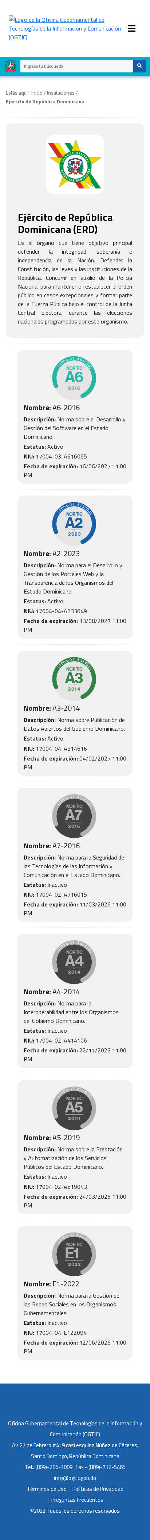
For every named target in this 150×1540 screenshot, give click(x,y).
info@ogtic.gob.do (75, 1478)
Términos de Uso (47, 1489)
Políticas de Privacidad (97, 1489)
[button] (139, 66)
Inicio (37, 92)
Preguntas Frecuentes (77, 1500)
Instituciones (61, 92)
